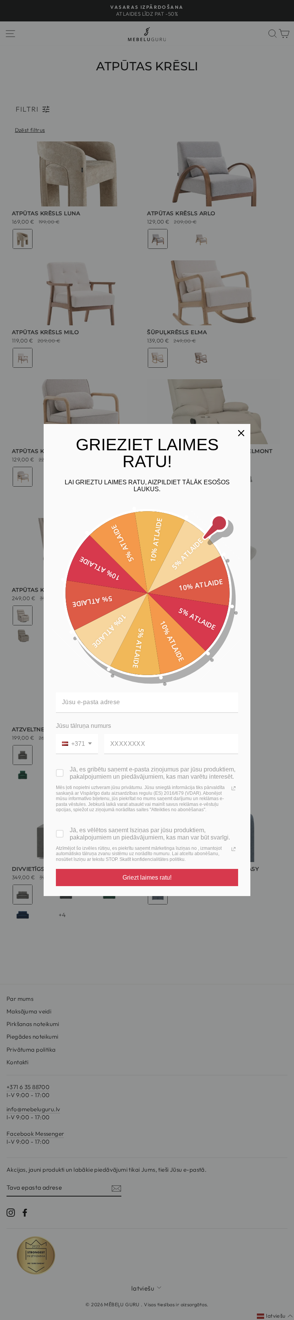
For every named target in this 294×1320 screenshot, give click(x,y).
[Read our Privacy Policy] (233, 788)
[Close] (241, 433)
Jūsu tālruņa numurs (83, 726)
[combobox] (77, 744)
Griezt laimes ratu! (147, 877)
